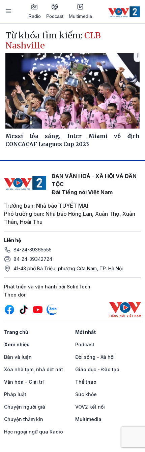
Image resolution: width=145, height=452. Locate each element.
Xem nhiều (17, 344)
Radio (34, 16)
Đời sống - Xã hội (95, 357)
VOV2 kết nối (90, 407)
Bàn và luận (18, 357)
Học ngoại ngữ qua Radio (33, 431)
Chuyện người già (24, 407)
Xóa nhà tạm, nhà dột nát (33, 369)
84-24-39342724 (32, 259)
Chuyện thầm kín (23, 419)
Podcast (54, 16)
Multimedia (80, 16)
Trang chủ (16, 332)
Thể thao (85, 382)
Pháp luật (15, 394)
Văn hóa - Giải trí (24, 382)
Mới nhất (85, 332)
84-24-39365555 (32, 249)
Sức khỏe (86, 394)
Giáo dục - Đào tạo (97, 369)
